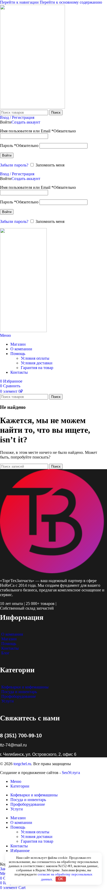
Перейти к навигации (20, 2)
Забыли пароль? (14, 165)
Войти (6, 155)
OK (60, 879)
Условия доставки (36, 363)
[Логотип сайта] (32, 107)
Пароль (19, 145)
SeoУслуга (71, 772)
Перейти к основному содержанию (71, 2)
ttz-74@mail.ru (13, 745)
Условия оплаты (35, 358)
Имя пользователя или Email (38, 131)
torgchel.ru (22, 764)
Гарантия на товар (37, 367)
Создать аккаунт (25, 122)
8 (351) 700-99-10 (21, 735)
